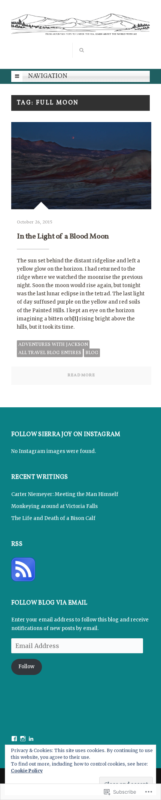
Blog (91, 353)
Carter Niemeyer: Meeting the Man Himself (64, 494)
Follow (26, 666)
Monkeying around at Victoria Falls (54, 506)
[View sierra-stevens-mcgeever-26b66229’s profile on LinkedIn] (31, 739)
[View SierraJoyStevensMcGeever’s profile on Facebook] (14, 739)
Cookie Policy (27, 770)
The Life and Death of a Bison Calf (53, 518)
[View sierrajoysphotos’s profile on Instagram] (23, 739)
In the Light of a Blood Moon (63, 236)
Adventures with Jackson (53, 344)
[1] (75, 319)
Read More (81, 375)
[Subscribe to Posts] (23, 569)
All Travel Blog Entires (49, 353)
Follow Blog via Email (49, 603)
